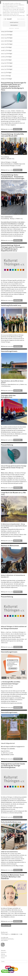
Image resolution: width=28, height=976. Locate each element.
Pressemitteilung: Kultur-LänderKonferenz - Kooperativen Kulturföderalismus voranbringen (12, 176)
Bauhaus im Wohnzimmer (10, 546)
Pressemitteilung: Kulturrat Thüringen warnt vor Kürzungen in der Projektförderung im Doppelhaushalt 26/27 (12, 248)
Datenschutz (11, 28)
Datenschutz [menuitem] (4, 956)
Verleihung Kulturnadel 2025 (11, 305)
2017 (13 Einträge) (6, 53)
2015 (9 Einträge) (6, 60)
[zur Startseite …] (14, 933)
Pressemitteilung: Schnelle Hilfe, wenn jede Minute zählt (12, 135)
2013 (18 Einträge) (6, 66)
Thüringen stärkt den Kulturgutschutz (8, 396)
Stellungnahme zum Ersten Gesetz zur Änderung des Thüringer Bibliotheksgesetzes (13, 765)
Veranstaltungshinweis (9, 351)
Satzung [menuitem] (3, 954)
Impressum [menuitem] (3, 952)
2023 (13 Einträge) (6, 34)
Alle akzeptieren (14, 25)
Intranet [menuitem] (3, 957)
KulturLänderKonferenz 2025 (11, 822)
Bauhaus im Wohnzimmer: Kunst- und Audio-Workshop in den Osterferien (12, 876)
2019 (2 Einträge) (6, 47)
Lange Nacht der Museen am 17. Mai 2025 (13, 493)
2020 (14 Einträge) (6, 44)
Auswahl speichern (14, 22)
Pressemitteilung (7, 445)
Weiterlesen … (18, 129)
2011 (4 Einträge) (6, 72)
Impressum (17, 28)
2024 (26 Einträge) (7, 31)
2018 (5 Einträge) (6, 50)
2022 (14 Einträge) (6, 38)
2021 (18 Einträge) (6, 41)
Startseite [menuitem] (3, 950)
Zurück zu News (6, 925)
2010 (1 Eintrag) (6, 75)
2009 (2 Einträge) (6, 79)
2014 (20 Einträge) (6, 63)
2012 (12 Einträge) (6, 69)
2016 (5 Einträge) (6, 56)
